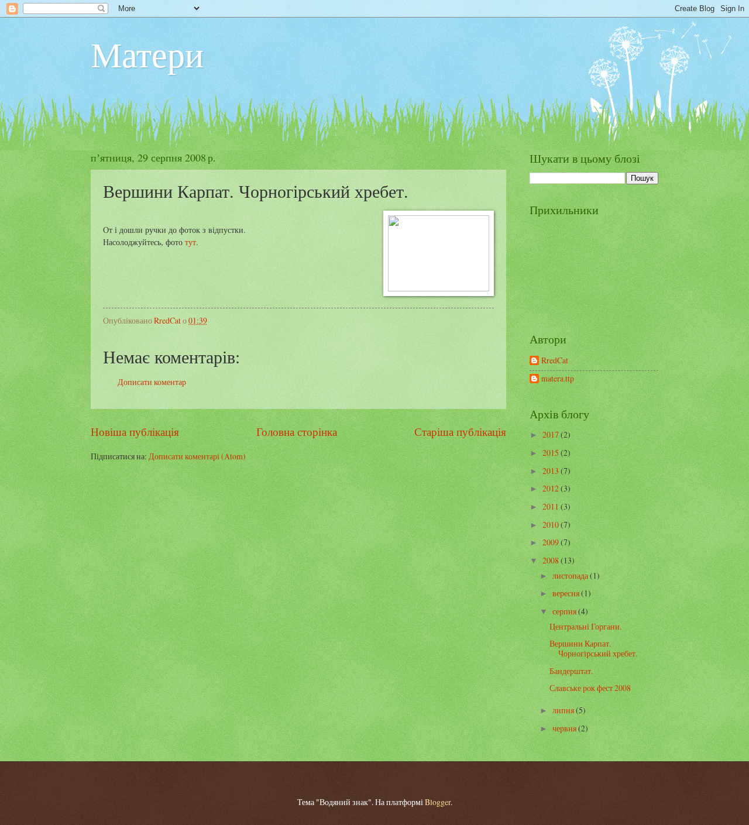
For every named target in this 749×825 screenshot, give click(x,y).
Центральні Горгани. (585, 626)
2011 (551, 506)
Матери (147, 53)
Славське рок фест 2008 (590, 687)
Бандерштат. (571, 670)
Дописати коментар (152, 381)
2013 (551, 470)
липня (564, 710)
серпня (565, 611)
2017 (551, 434)
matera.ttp (557, 379)
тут (190, 242)
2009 (551, 542)
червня (565, 728)
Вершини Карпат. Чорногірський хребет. (593, 648)
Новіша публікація (135, 431)
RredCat (554, 361)
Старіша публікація (460, 431)
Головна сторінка (296, 431)
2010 (551, 524)
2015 (551, 452)
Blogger (438, 801)
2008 (551, 560)
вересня (566, 593)
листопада (571, 575)
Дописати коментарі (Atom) (197, 456)
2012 (551, 488)
